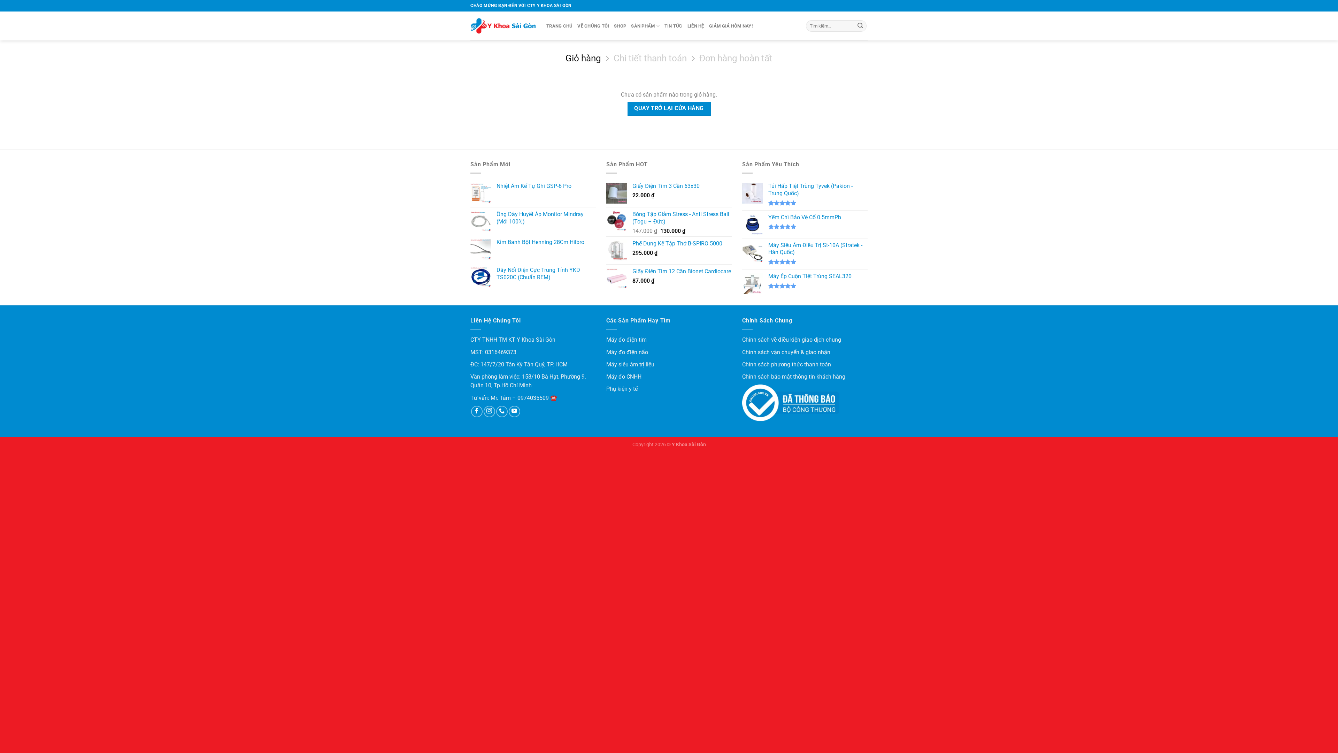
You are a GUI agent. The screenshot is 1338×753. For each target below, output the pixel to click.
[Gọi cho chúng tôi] (502, 411)
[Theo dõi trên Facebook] (477, 411)
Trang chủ (559, 26)
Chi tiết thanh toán (650, 58)
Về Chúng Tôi (593, 26)
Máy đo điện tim (626, 339)
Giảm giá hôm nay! (731, 26)
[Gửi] (860, 26)
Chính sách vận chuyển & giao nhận (786, 352)
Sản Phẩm (643, 26)
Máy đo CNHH (623, 376)
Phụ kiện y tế (622, 389)
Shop (620, 26)
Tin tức (673, 26)
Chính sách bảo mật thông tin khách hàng (793, 376)
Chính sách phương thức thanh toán (786, 364)
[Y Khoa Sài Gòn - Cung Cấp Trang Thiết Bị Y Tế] (503, 26)
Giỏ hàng (583, 58)
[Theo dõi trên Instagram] (489, 411)
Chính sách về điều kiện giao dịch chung (791, 339)
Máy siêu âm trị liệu (630, 364)
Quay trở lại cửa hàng (669, 108)
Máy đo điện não (627, 352)
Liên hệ (695, 26)
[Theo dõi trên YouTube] (514, 411)
